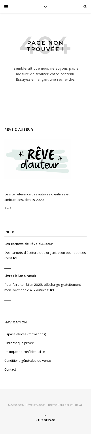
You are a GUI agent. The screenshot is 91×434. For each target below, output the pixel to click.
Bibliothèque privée (19, 343)
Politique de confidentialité (24, 351)
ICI (15, 258)
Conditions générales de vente (27, 360)
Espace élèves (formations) (25, 334)
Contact (10, 369)
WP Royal (76, 405)
